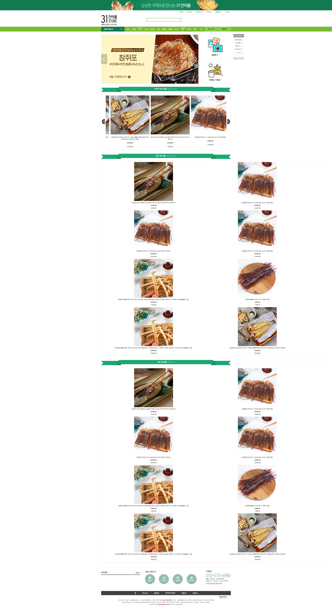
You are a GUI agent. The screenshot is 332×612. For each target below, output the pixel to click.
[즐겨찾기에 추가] (239, 52)
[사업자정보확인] (166, 600)
